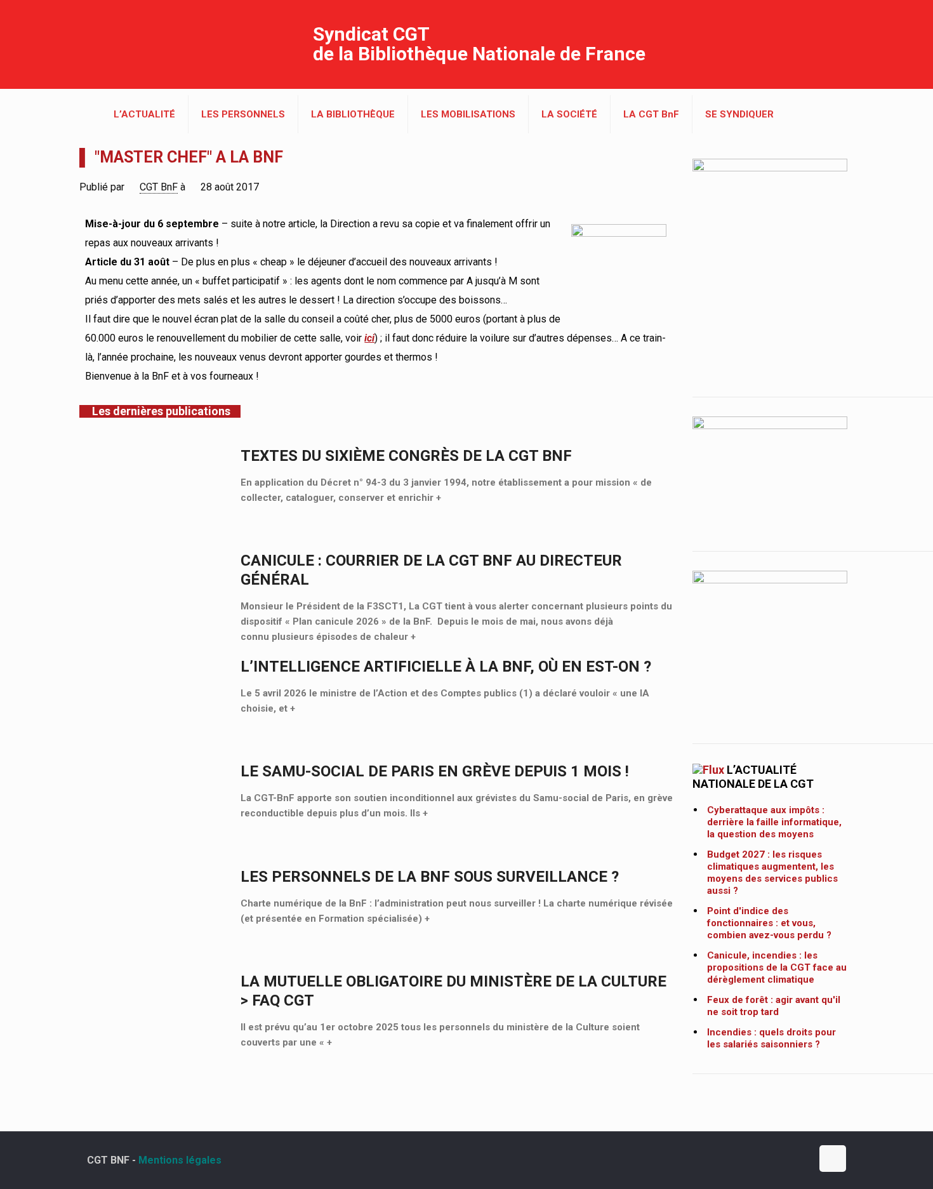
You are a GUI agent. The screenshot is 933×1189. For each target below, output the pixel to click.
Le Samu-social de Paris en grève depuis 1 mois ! (435, 771)
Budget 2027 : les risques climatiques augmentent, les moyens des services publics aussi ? (772, 872)
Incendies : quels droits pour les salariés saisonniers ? (771, 1038)
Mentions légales (180, 1160)
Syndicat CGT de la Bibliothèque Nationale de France (479, 44)
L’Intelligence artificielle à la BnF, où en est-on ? (446, 666)
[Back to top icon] (832, 1158)
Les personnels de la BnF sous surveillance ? (430, 877)
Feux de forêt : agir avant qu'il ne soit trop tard (773, 1006)
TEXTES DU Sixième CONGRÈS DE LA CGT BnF (406, 456)
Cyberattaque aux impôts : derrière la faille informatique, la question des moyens (774, 822)
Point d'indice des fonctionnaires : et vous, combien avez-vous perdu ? (769, 923)
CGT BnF (159, 187)
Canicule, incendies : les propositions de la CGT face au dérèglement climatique (777, 967)
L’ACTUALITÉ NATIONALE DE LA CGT (753, 776)
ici (369, 338)
